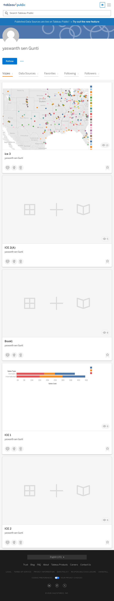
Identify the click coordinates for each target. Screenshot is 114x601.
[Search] (6, 13)
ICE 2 (8, 528)
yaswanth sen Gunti (14, 158)
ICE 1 (8, 435)
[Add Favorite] (107, 168)
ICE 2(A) (10, 247)
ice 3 (8, 154)
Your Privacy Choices (71, 578)
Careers (74, 565)
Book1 (8, 341)
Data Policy (63, 572)
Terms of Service (22, 572)
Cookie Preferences (42, 578)
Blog (32, 565)
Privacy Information (44, 572)
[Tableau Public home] (14, 5)
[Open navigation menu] (109, 5)
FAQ (39, 565)
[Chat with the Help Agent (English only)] (102, 5)
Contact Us (85, 565)
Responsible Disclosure (83, 572)
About (46, 565)
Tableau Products (59, 565)
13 (107, 145)
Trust (25, 565)
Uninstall (103, 572)
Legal (9, 572)
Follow (10, 61)
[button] (49, 585)
